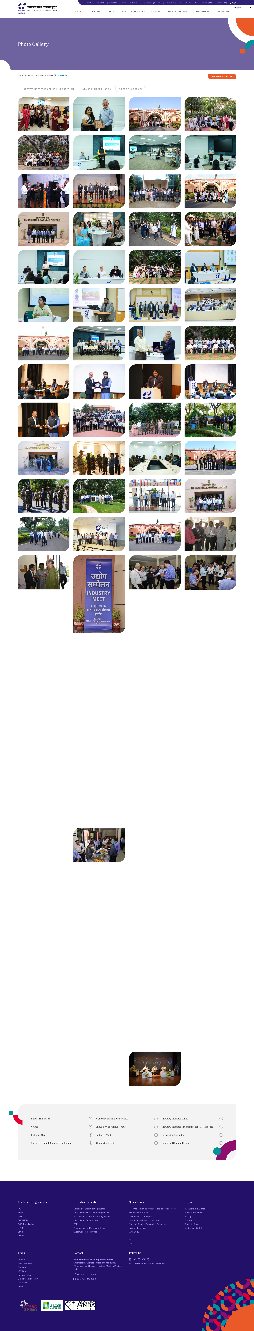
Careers (21, 1259)
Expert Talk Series (131, 89)
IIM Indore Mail (25, 1263)
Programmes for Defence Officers (89, 1228)
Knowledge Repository (174, 1135)
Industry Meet (38, 1135)
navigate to (220, 76)
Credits (21, 1286)
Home (20, 75)
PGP (20, 1208)
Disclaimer (23, 1282)
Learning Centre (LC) (155, 3)
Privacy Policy (24, 1275)
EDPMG (22, 1235)
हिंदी (225, 3)
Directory (171, 3)
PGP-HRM (23, 1220)
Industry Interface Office (42, 75)
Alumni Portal (191, 3)
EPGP (21, 1212)
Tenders (218, 3)
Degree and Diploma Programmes (89, 1208)
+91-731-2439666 (86, 1274)
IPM (20, 1216)
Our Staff (189, 1220)
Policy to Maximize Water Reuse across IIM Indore (153, 1208)
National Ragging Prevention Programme (148, 1224)
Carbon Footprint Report (140, 1216)
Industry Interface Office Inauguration (47, 89)
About (78, 11)
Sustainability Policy (138, 1212)
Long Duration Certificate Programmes (91, 1212)
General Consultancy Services (112, 1118)
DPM (20, 1228)
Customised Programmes (85, 1231)
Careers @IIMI (206, 3)
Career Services (201, 11)
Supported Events (105, 1143)
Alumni (180, 3)
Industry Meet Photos (96, 89)
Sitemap (22, 1267)
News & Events (224, 11)
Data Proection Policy (28, 1278)
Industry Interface (137, 1228)
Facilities (155, 11)
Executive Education (177, 11)
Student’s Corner (136, 3)
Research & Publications (133, 11)
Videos (34, 1126)
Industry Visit (103, 1135)
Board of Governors (194, 1212)
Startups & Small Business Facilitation (51, 1143)
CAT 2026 (134, 1231)
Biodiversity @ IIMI (193, 1228)
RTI (130, 1235)
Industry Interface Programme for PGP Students (187, 1126)
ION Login (22, 1271)
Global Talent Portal (117, 3)
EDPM (21, 1231)
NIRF (131, 1243)
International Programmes (85, 1220)
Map (131, 1239)
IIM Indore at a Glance (195, 1208)
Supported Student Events (175, 1143)
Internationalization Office (95, 3)
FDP (75, 1224)
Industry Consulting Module (111, 1126)
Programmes (94, 11)
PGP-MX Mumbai (26, 1224)
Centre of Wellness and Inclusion (144, 1220)
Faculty (110, 11)
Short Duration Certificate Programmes (91, 1216)
